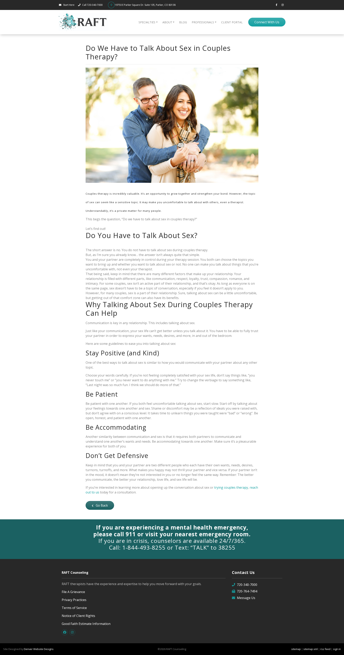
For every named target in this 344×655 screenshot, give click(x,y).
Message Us (246, 598)
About (167, 22)
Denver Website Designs (39, 649)
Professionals (203, 22)
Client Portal (232, 22)
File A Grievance (73, 592)
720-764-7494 (247, 591)
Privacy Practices (74, 600)
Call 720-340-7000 (92, 5)
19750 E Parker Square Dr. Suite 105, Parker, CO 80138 (145, 5)
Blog (183, 22)
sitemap (296, 649)
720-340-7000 (247, 584)
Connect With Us (266, 22)
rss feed (325, 649)
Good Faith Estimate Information (86, 624)
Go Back (101, 505)
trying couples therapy (231, 487)
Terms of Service (74, 608)
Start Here (68, 5)
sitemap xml (310, 649)
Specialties (147, 22)
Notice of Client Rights (78, 616)
